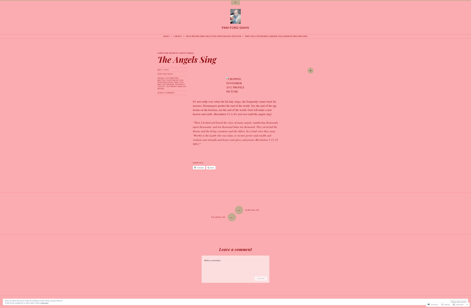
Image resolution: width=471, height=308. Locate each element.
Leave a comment (166, 93)
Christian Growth (167, 53)
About (166, 36)
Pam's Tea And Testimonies (170, 83)
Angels (160, 78)
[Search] (235, 3)
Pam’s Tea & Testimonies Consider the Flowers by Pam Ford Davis (276, 36)
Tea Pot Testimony (167, 86)
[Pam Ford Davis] (235, 17)
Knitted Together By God (170, 80)
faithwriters (172, 78)
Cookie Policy (44, 303)
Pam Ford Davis (235, 27)
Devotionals (186, 53)
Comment (261, 278)
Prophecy (180, 84)
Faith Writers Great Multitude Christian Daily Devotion (213, 36)
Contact (178, 36)
